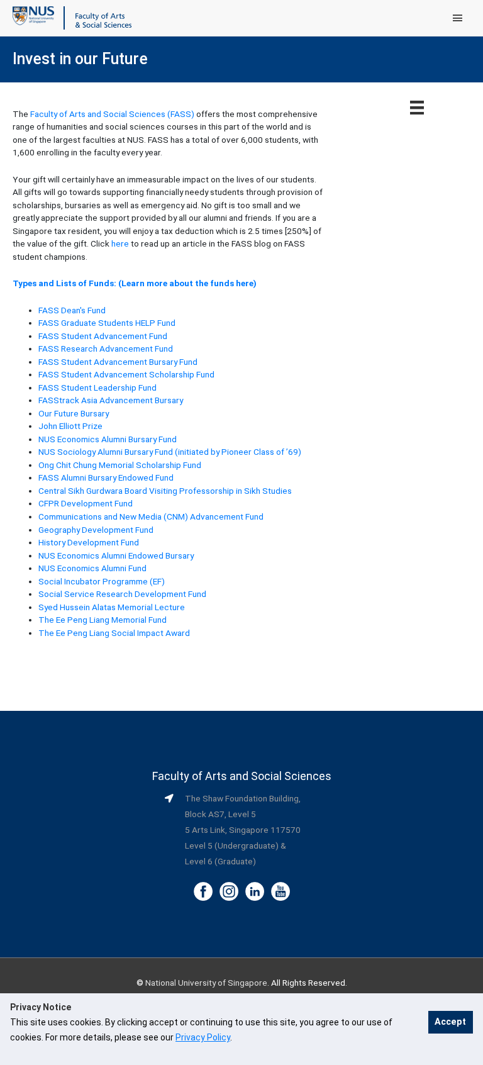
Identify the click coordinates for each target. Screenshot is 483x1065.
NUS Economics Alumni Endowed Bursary (116, 555)
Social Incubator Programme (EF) (101, 581)
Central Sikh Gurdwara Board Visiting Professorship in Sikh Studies (165, 491)
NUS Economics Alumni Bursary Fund (107, 439)
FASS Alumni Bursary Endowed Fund (106, 477)
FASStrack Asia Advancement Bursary (110, 400)
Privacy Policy (202, 1037)
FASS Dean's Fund (72, 310)
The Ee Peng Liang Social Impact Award (114, 633)
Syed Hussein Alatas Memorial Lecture (111, 607)
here (120, 243)
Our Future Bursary (73, 413)
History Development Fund (88, 542)
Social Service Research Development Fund (122, 594)
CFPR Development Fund (85, 503)
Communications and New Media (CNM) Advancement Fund (151, 516)
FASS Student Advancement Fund (102, 336)
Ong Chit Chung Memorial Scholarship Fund (119, 465)
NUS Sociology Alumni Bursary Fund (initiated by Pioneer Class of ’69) (169, 452)
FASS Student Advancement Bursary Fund (117, 362)
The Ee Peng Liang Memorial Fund (102, 620)
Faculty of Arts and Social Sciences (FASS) (112, 114)
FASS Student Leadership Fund (97, 387)
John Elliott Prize (70, 426)
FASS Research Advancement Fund (105, 348)
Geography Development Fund (95, 530)
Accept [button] (450, 1022)
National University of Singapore (206, 983)
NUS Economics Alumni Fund (92, 568)
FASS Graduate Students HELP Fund (106, 323)
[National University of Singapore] (33, 15)
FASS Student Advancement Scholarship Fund (126, 374)
